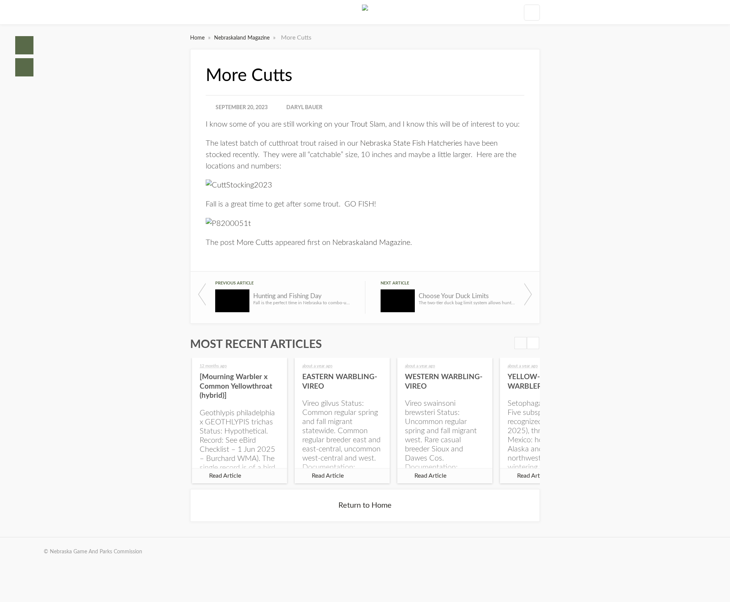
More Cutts (254, 242)
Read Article (225, 476)
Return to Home (365, 505)
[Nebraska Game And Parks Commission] (365, 12)
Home (24, 45)
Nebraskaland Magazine (242, 38)
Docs (24, 67)
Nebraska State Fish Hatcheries (411, 143)
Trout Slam (368, 124)
